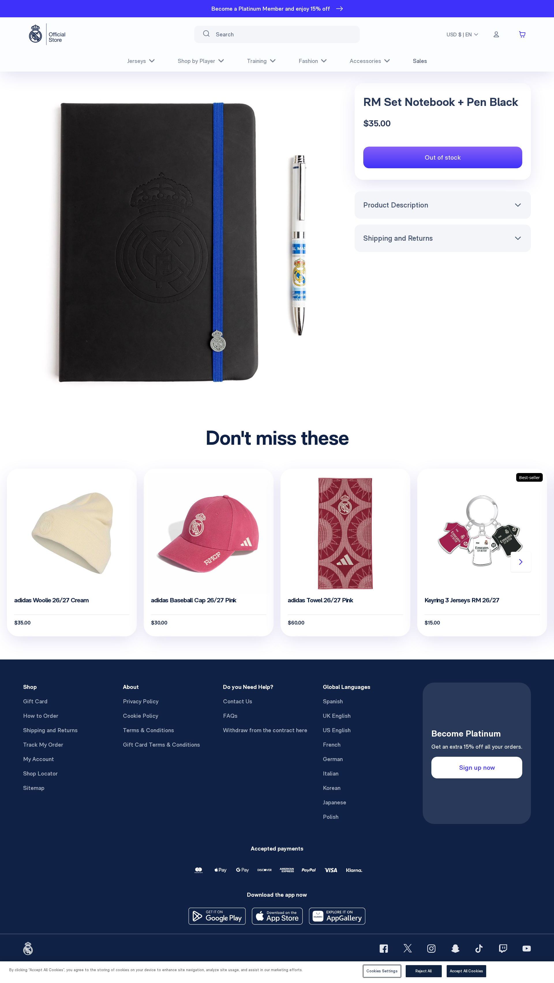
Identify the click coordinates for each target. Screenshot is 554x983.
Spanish (333, 701)
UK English (337, 715)
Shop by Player (196, 60)
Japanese (334, 802)
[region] (277, 972)
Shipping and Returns (398, 238)
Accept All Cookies (466, 971)
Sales (420, 60)
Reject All (423, 971)
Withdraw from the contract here (265, 730)
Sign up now (477, 767)
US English (337, 730)
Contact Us (237, 701)
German (333, 759)
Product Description (395, 205)
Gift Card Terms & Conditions (161, 744)
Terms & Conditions (148, 730)
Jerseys (136, 60)
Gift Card (35, 701)
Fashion (308, 60)
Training (257, 60)
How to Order (40, 715)
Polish (330, 816)
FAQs (230, 715)
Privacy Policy (140, 701)
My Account (38, 759)
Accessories (365, 60)
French (331, 744)
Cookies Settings (382, 971)
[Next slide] (521, 562)
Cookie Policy (140, 715)
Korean (331, 787)
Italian (330, 773)
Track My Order (43, 744)
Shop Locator (40, 773)
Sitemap (33, 787)
